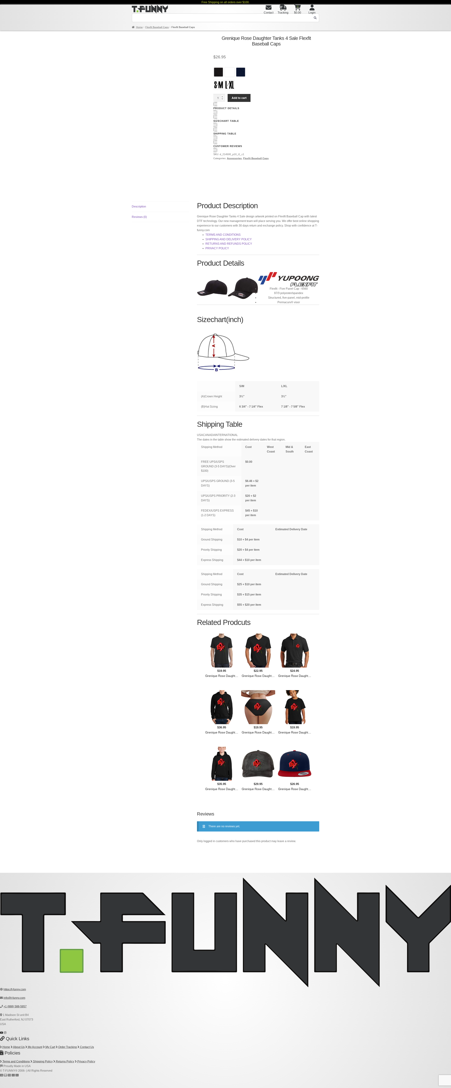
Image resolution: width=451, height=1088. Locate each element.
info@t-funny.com (14, 997)
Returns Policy (64, 1061)
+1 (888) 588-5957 (15, 1006)
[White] (229, 72)
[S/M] (218, 85)
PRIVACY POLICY (217, 248)
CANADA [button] (209, 434)
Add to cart (239, 98)
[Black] (218, 72)
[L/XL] (229, 85)
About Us (19, 1047)
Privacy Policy (86, 1061)
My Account (34, 1047)
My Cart (50, 1047)
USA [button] (200, 434)
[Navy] (240, 72)
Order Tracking (67, 1047)
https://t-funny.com (15, 989)
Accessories (234, 158)
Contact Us (86, 1047)
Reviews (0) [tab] (139, 216)
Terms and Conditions (16, 1061)
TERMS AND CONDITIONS (223, 234)
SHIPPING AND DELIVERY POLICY (228, 239)
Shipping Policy (42, 1061)
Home (139, 27)
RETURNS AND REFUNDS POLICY (228, 243)
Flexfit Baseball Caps (157, 27)
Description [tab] (139, 206)
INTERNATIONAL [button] (226, 434)
